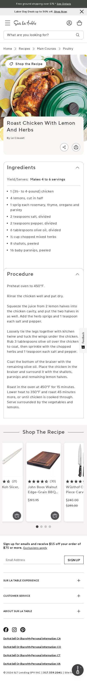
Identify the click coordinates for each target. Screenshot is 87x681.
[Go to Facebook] (5, 629)
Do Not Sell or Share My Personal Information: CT (31, 655)
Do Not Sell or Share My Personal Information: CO (32, 646)
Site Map (70, 672)
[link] (79, 23)
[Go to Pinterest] (22, 629)
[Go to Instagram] (14, 629)
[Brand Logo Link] (37, 22)
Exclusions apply (35, 548)
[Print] (76, 147)
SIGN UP (74, 560)
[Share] (64, 147)
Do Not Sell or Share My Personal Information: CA (32, 638)
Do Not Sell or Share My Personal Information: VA (31, 663)
